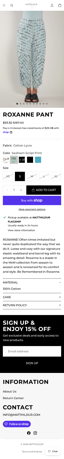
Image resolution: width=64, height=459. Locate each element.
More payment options (32, 209)
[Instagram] (35, 433)
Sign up (32, 363)
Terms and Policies (32, 451)
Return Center (13, 398)
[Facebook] (29, 433)
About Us (9, 391)
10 (47, 103)
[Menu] (4, 5)
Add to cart (46, 190)
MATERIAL (10, 282)
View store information (21, 230)
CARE (7, 297)
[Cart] (60, 5)
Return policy (15, 305)
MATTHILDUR (36, 444)
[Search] (12, 5)
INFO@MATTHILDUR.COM (21, 415)
